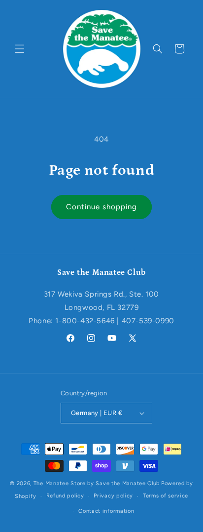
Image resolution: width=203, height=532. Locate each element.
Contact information (106, 511)
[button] (20, 49)
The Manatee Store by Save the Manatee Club (97, 483)
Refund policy (65, 496)
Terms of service (165, 496)
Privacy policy (113, 496)
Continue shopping (101, 206)
